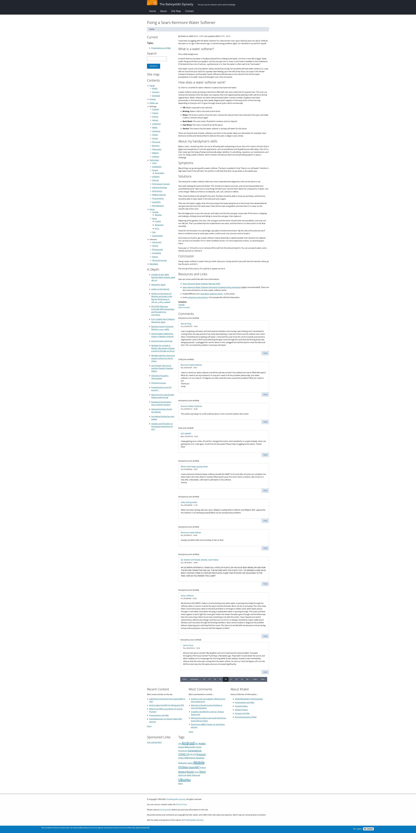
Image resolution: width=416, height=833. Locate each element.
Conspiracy (182, 751)
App (196, 743)
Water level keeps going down (194, 466)
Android (188, 743)
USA (154, 232)
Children (155, 156)
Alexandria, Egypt (158, 284)
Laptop (190, 763)
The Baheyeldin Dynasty (176, 799)
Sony (202, 772)
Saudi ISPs (156, 202)
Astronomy (156, 242)
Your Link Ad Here (154, 742)
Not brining (186, 323)
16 (204, 679)
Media (154, 127)
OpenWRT (194, 767)
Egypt (154, 218)
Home (152, 11)
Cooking (155, 109)
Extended (156, 96)
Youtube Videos (241, 706)
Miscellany (154, 264)
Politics (155, 135)
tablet (189, 775)
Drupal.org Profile (242, 713)
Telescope (196, 775)
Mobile (199, 762)
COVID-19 (183, 754)
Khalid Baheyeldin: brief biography (249, 699)
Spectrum (182, 775)
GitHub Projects (241, 710)
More (180, 783)
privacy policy (165, 809)
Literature (156, 131)
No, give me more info (141, 827)
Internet (155, 180)
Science (155, 116)
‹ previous (194, 679)
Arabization (157, 166)
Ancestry (155, 92)
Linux (154, 163)
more (149, 726)
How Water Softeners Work (211, 294)
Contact (189, 11)
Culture (155, 113)
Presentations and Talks (161, 48)
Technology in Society (161, 184)
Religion (155, 153)
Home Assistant (196, 757)
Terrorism (156, 142)
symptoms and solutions (198, 297)
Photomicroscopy (159, 260)
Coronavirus (195, 750)
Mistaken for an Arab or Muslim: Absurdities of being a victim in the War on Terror (163, 348)
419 (179, 743)
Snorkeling (156, 253)
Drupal (155, 170)
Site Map (176, 11)
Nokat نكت (154, 103)
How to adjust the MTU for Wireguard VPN (166, 705)
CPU (191, 754)
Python (203, 767)
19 (220, 679)
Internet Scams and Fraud (161, 341)
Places (152, 209)
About (163, 11)
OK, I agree (357, 829)
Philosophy (156, 149)
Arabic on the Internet (160, 289)
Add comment (184, 307)
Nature (155, 257)
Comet (198, 747)
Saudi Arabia (157, 236)
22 (236, 679)
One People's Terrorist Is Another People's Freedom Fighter (162, 368)
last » (263, 679)
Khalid (154, 88)
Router (190, 771)
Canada (181, 304)
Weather (158, 215)
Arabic (202, 743)
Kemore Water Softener (191, 406)
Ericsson (201, 754)
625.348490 (186, 433)
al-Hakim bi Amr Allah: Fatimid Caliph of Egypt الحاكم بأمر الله (163, 277)
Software (155, 176)
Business (155, 145)
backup (181, 747)
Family (152, 85)
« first (184, 679)
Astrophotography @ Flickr (246, 717)
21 (231, 679)
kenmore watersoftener (191, 365)
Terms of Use (181, 804)
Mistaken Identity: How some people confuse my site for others (163, 358)
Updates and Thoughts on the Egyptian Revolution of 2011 (162, 426)
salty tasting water (189, 502)
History (155, 120)
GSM (186, 757)
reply (265, 353)
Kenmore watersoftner (191, 532)
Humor (155, 138)
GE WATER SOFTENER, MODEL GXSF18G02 (200, 560)
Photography (157, 249)
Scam (196, 772)
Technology (154, 160)
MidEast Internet (159, 195)
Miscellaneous (158, 205)
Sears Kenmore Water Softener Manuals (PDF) (201, 284)
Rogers (182, 771)
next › (255, 679)
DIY (194, 754)
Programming (158, 198)
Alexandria (159, 225)
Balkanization (190, 747)
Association (159, 173)
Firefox (181, 758)
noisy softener (187, 595)
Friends (153, 99)
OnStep (183, 767)
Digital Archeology (159, 187)
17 (209, 679)
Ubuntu (184, 779)
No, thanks (368, 829)
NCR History (157, 191)
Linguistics (156, 124)
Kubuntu (182, 762)
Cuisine (158, 221)
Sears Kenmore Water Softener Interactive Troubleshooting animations (212, 287)
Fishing (155, 246)
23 (242, 679)
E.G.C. (157, 228)
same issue (188, 645)
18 (215, 679)
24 (247, 679)
